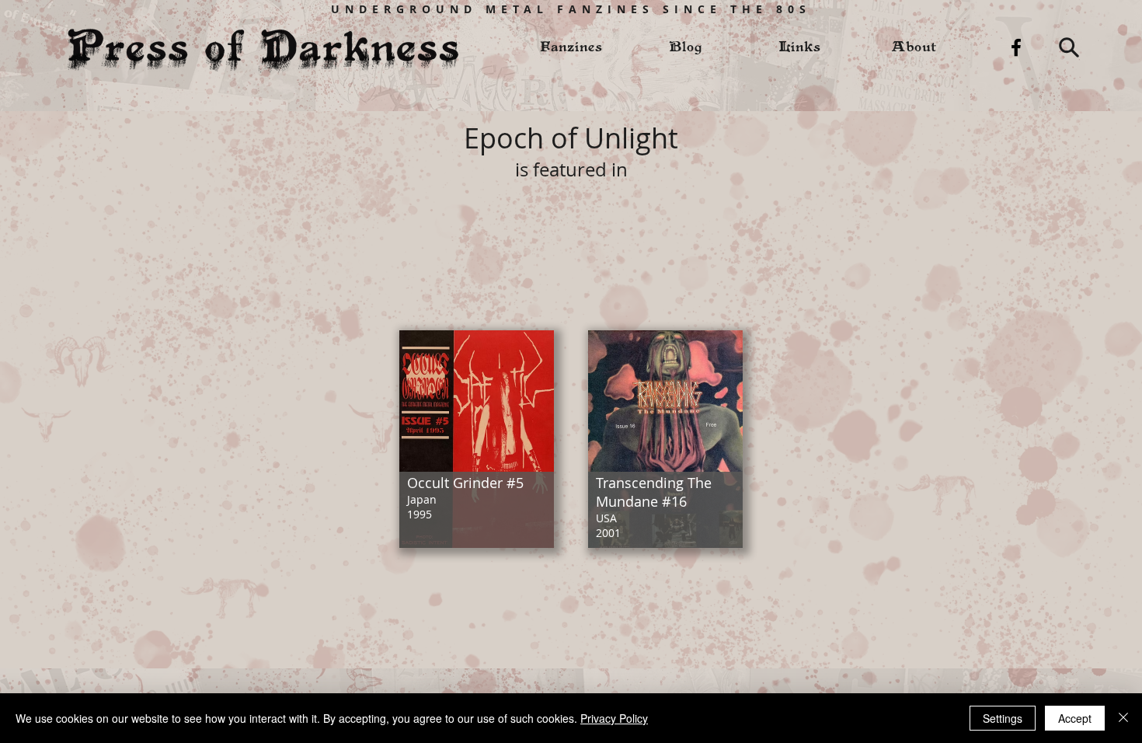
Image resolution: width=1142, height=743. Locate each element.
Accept (1075, 718)
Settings (1002, 718)
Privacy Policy (614, 718)
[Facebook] (1016, 47)
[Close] (1123, 718)
